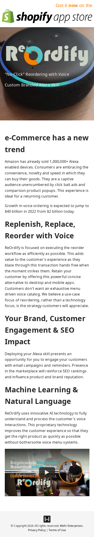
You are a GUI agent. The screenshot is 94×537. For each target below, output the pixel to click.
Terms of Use (57, 530)
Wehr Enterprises (71, 526)
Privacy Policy (37, 530)
